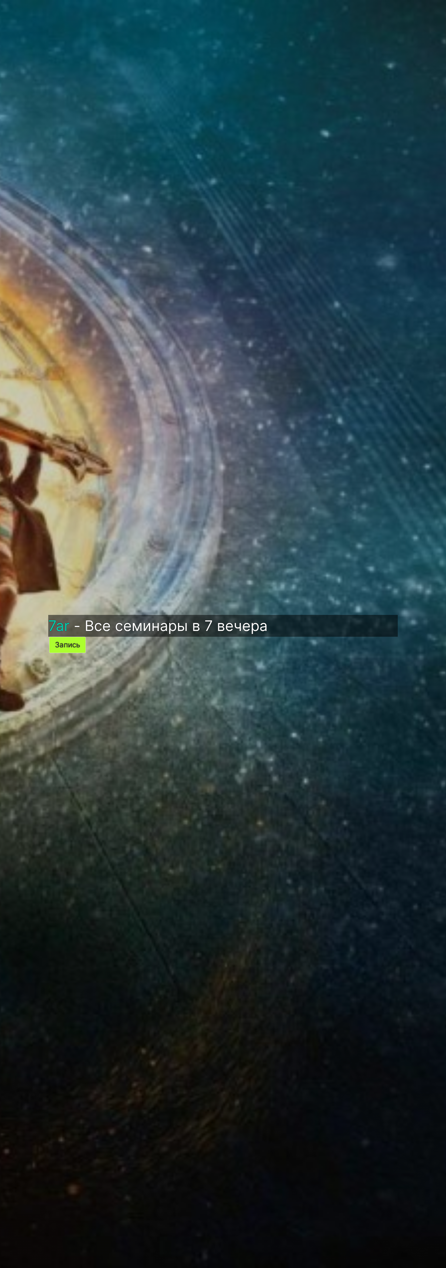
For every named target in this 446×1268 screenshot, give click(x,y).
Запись (67, 644)
